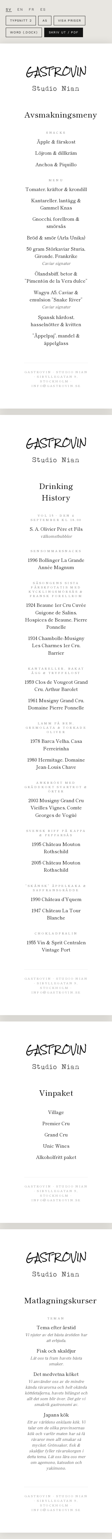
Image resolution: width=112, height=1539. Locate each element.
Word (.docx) (24, 32)
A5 (45, 20)
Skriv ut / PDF (63, 32)
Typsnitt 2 (21, 20)
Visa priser (69, 20)
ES (43, 9)
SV (9, 9)
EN (20, 9)
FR (32, 9)
